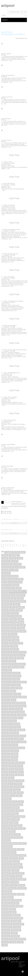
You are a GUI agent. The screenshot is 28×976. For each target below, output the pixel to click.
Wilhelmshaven (18, 924)
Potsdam (21, 828)
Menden (5, 774)
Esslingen (5, 646)
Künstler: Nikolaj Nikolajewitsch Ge (11, 372)
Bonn (12, 607)
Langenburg (18, 739)
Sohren (19, 876)
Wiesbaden (6, 921)
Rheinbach (22, 843)
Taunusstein (21, 888)
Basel (4, 582)
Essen (20, 643)
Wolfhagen (6, 933)
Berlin (18, 588)
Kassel (13, 715)
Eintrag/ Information (7, 513)
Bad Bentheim (20, 567)
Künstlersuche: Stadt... (7, 529)
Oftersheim (15, 819)
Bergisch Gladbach (8, 588)
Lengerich (5, 751)
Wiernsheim (18, 918)
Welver (5, 909)
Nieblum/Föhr (18, 804)
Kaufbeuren (21, 715)
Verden (18, 900)
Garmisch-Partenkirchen (16, 667)
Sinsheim (5, 876)
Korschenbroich (7, 727)
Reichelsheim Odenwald (9, 843)
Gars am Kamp (7, 670)
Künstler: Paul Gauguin (8, 276)
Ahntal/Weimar (14, 555)
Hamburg (17, 694)
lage (11, 739)
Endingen (13, 643)
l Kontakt (20, 966)
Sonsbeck (22, 879)
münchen (16, 789)
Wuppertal (13, 939)
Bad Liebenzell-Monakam (10, 576)
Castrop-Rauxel (15, 616)
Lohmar (14, 757)
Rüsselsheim (13, 858)
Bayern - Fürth (7, 585)
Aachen (5, 555)
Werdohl (16, 915)
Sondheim (14, 879)
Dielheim (13, 622)
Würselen (22, 939)
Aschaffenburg (7, 564)
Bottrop (5, 610)
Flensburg (6, 649)
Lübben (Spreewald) (18, 763)
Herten (5, 706)
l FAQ (19, 963)
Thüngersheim (7, 891)
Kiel (4, 718)
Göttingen (17, 682)
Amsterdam (6, 561)
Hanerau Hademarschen (10, 697)
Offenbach (21, 816)
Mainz (11, 768)
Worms (14, 933)
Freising (20, 658)
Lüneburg (12, 765)
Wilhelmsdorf (7, 924)
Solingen (5, 879)
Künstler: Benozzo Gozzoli (9, 420)
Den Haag (13, 619)
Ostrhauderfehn (7, 825)
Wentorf (12, 909)
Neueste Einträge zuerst (21, 38)
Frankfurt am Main (19, 652)
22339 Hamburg (19, 552)
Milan (21, 774)
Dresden (14, 631)
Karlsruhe (6, 715)
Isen (4, 712)
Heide (13, 700)
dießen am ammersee (9, 625)
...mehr (10, 60)
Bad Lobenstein (7, 579)
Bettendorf (20, 595)
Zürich (4, 945)
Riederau (20, 849)
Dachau (5, 619)
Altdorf (12, 558)
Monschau (20, 780)
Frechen (5, 658)
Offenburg (6, 819)
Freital (4, 661)
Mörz (4, 783)
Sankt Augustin (7, 864)
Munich (20, 792)
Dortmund (6, 631)
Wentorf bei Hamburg (9, 912)
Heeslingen (6, 700)
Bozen (12, 610)
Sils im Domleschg (18, 873)
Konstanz (16, 724)
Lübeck (5, 765)
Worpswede (6, 936)
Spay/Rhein (6, 882)
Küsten (5, 739)
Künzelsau (15, 736)
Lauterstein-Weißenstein (10, 745)
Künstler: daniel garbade (7, 466)
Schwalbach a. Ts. (16, 867)
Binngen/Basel (7, 604)
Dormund (21, 628)
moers (4, 777)
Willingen (17, 927)
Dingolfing (21, 625)
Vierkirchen (6, 903)
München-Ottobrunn (9, 792)
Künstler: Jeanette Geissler (8, 487)
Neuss (21, 801)
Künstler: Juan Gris (7, 161)
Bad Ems (5, 570)
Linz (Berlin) (6, 757)
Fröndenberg (6, 664)
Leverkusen (14, 751)
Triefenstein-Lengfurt (9, 894)
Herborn (15, 703)
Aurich (4, 567)
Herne (23, 703)
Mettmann (13, 774)
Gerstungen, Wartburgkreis (11, 679)
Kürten (23, 736)
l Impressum (21, 961)
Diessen (21, 622)
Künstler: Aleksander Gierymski (10, 253)
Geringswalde (7, 676)
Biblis (13, 598)
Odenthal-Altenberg (9, 816)
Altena (20, 558)
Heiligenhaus (6, 703)
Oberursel (6, 813)
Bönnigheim (20, 607)
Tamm (4, 888)
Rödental (22, 855)
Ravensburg (6, 837)
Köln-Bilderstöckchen (9, 721)
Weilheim (19, 906)
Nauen (12, 795)
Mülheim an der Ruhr (17, 786)
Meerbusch (19, 771)
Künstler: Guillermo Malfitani (8, 444)
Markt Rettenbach (8, 771)
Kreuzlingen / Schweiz (9, 730)
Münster (5, 795)
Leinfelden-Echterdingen (10, 748)
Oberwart (14, 813)
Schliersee (5, 867)
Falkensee (14, 646)
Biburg (20, 598)
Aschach (14, 561)
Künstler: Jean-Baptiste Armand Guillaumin (13, 301)
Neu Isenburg (6, 798)
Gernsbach (17, 676)
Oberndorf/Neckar (8, 810)
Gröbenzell (6, 685)
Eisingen (5, 643)
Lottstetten (6, 763)
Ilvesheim (19, 709)
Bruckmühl (6, 613)
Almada (5, 558)
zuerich (20, 942)
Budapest (15, 613)
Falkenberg (9, 552)
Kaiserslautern (19, 712)
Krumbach (6, 736)
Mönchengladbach (8, 780)
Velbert (10, 897)
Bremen (19, 610)
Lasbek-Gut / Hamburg (18, 742)
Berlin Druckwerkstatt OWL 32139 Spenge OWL (12, 591)
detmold (5, 622)
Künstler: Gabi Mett (6, 53)
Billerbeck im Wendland (18, 601)
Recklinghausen (17, 837)
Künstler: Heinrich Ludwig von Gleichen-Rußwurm (15, 349)
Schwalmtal (6, 870)
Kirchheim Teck (12, 718)
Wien (11, 918)
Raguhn (12, 831)
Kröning (5, 733)
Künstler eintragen (6, 511)
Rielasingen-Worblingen (10, 855)
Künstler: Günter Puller (7, 97)
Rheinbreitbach (7, 846)
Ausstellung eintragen (15, 11)
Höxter (5, 709)
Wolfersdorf (16, 930)
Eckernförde (6, 640)
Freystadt (12, 661)
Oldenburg (13, 822)
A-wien (11, 567)
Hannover (22, 697)
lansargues (6, 742)
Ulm (4, 897)
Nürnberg (15, 807)
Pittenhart (6, 828)
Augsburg (17, 564)
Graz (24, 682)
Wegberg (5, 906)
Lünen (20, 765)
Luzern (5, 768)
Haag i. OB (5, 688)
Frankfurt (15, 649)
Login (24, 11)
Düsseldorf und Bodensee (10, 637)
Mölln (11, 777)
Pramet (5, 831)
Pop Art (14, 828)
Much (10, 783)
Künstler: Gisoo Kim (6, 140)
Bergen (16, 585)
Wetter (5, 918)
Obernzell (19, 810)
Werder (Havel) (7, 915)
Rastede (17, 834)
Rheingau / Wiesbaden (9, 849)
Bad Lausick (6, 573)
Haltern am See (7, 694)
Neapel (19, 795)
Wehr (12, 906)
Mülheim (5, 786)
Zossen (13, 942)
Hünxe (11, 709)
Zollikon (5, 942)
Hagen (19, 688)
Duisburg (22, 631)
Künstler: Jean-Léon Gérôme (10, 397)
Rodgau (5, 858)
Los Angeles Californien (10, 760)
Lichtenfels (6, 754)
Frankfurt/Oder (19, 655)
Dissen (13, 628)
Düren (4, 634)
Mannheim (19, 768)
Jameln (10, 712)
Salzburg (16, 861)
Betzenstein (6, 598)
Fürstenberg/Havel (18, 664)
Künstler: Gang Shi (6, 118)
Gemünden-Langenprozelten (11, 673)
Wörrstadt (15, 936)
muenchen (18, 783)
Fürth (4, 667)
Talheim (21, 885)
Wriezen (5, 939)
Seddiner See (6, 873)
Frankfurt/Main (7, 655)
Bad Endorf (13, 570)
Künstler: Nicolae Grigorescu (10, 325)
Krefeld (17, 727)
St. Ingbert (15, 882)
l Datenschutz (21, 965)
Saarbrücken (6, 861)
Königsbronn (6, 724)
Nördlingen (6, 807)
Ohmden (5, 822)
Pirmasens (18, 825)
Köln (20, 718)
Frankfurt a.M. (7, 652)
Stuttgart (13, 885)
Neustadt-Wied (7, 804)
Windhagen (6, 930)
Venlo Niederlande (8, 900)
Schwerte (15, 870)
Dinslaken (5, 628)
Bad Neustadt (18, 579)
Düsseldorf (12, 634)
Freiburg (12, 658)
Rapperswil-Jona (7, 834)
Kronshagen (14, 733)
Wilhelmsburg (16, 921)
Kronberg (21, 730)
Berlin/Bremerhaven (8, 595)
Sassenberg (18, 864)
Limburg (14, 754)
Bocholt (16, 604)
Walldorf (15, 903)
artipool (7, 6)
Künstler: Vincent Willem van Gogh (11, 229)
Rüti (21, 858)
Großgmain (15, 685)
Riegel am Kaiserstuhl (9, 852)
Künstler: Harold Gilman (9, 205)
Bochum (5, 607)
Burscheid (5, 616)
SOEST (12, 876)
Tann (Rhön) (12, 888)
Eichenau (15, 640)
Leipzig (22, 748)
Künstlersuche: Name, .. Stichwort (10, 519)
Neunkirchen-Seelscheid (9, 801)
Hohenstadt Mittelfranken (17, 706)
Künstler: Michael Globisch (8, 75)
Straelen (5, 885)
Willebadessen (7, 927)
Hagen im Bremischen (9, 691)
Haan (12, 688)
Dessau (21, 619)
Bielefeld (5, 601)
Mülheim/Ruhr (7, 789)
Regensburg (6, 840)
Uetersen (20, 894)
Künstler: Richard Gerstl (9, 183)
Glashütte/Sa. (7, 682)
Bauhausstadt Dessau (15, 582)
